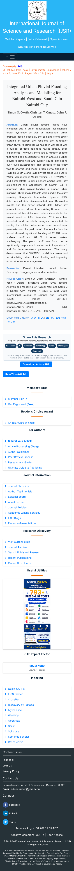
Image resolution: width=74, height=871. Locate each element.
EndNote (61, 317)
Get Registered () (21, 404)
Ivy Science (15, 710)
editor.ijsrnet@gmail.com (26, 789)
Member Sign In (17, 398)
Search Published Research (24, 552)
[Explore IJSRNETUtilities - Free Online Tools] (37, 614)
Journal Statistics (18, 486)
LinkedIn (28, 346)
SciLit (11, 726)
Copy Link (37, 351)
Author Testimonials (20, 491)
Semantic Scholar (18, 736)
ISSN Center (15, 694)
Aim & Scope (16, 502)
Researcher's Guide (19, 462)
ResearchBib (15, 741)
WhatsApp (40, 346)
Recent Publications (20, 557)
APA (33, 317)
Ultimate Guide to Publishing (25, 467)
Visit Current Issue (19, 541)
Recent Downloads (19, 563)
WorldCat (13, 715)
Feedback (8, 759)
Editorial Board (17, 496)
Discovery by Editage (21, 704)
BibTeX (50, 317)
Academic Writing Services (24, 512)
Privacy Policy (11, 771)
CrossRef (13, 699)
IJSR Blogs (14, 518)
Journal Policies (17, 507)
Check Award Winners (21, 422)
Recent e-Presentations (22, 523)
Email (51, 346)
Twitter (12, 822)
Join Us (7, 765)
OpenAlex (14, 720)
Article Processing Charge (23, 446)
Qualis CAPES (16, 688)
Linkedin (13, 813)
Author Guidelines (18, 451)
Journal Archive (17, 547)
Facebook (10, 346)
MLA (40, 317)
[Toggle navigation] (10, 57)
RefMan (10, 321)
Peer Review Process (20, 456)
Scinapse (13, 731)
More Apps (63, 346)
